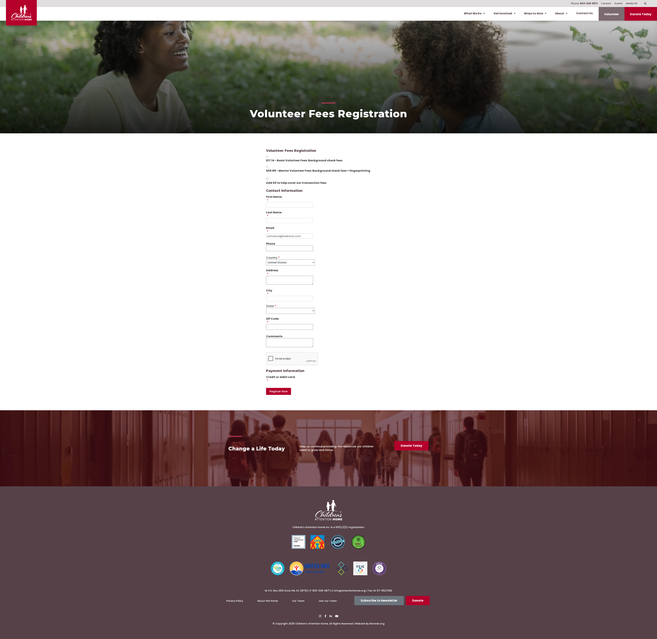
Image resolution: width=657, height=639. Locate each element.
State (271, 306)
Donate (417, 600)
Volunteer (611, 14)
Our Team (298, 601)
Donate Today (641, 14)
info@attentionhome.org (349, 590)
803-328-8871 (321, 590)
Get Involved (503, 13)
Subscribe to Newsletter (379, 600)
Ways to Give (533, 13)
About (559, 13)
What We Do (473, 13)
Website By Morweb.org (369, 623)
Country (273, 257)
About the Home (267, 601)
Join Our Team (327, 601)
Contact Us (584, 13)
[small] (320, 616)
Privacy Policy (234, 601)
